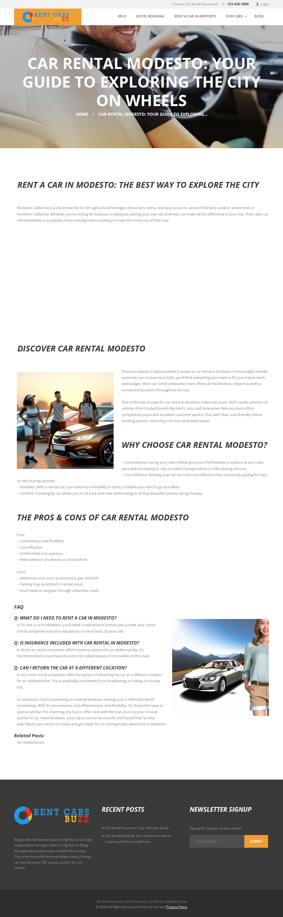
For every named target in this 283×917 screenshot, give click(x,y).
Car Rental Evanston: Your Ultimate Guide (137, 828)
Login (265, 4)
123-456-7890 (238, 4)
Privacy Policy (176, 907)
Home (82, 114)
